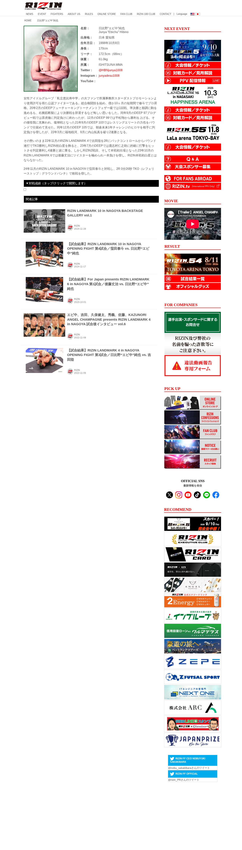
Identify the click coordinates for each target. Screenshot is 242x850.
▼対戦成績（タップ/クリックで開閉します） (56, 183)
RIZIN (77, 226)
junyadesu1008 (109, 75)
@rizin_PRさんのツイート (183, 779)
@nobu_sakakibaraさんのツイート (189, 767)
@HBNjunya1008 (111, 70)
